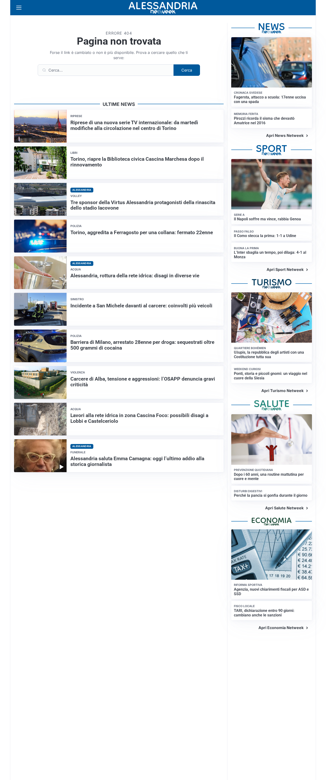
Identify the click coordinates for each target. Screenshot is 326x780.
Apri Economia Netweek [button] (281, 627)
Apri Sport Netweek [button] (285, 269)
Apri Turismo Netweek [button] (282, 390)
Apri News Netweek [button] (285, 135)
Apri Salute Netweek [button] (284, 508)
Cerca (186, 70)
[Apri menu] (18, 8)
